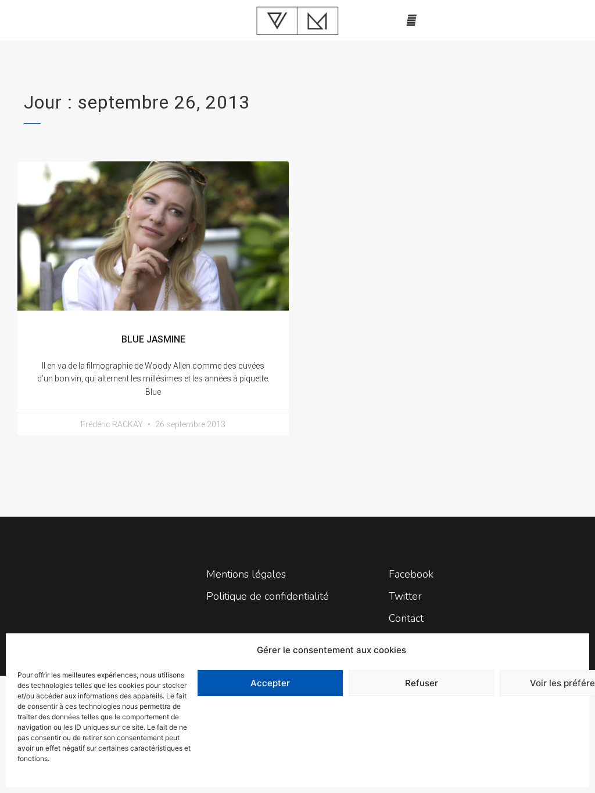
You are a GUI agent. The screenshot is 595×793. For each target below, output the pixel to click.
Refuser (421, 683)
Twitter (405, 596)
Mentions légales (246, 574)
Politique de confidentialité (267, 596)
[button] (411, 20)
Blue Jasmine (153, 339)
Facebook (411, 574)
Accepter (270, 683)
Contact (406, 618)
